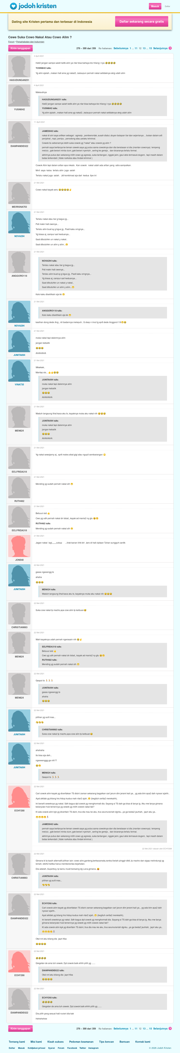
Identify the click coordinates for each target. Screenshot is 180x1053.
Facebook (72, 1047)
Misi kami (36, 1041)
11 (136, 48)
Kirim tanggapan (20, 48)
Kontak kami (142, 1041)
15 (150, 48)
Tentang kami (17, 1041)
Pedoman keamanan (81, 1041)
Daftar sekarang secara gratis (142, 21)
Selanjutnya (160, 48)
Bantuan (125, 1041)
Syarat (51, 1047)
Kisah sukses (55, 1041)
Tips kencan (106, 1041)
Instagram (93, 1047)
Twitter (82, 1047)
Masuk (155, 6)
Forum (11, 41)
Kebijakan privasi (36, 1047)
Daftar (167, 6)
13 (144, 48)
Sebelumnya (121, 48)
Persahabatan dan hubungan (30, 41)
